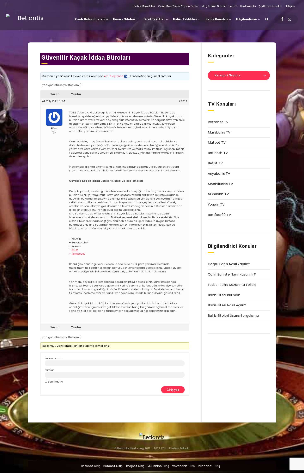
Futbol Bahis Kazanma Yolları (232, 284)
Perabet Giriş (112, 466)
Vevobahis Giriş (183, 466)
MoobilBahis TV (220, 184)
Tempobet (78, 253)
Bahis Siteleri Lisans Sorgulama (233, 315)
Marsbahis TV (219, 132)
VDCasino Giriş (158, 466)
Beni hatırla (55, 381)
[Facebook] (282, 19)
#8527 (182, 101)
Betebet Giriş (90, 466)
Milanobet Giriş (209, 466)
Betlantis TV (218, 152)
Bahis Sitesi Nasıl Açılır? (227, 305)
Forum (233, 6)
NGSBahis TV (218, 194)
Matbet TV (217, 142)
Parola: (49, 370)
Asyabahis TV (219, 173)
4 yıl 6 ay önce (113, 76)
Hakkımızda (248, 6)
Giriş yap (173, 389)
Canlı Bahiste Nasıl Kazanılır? (232, 274)
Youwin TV (216, 204)
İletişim (290, 6)
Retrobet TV (218, 122)
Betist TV (215, 163)
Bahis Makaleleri (144, 6)
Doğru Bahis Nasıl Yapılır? (229, 264)
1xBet (75, 250)
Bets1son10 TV (219, 214)
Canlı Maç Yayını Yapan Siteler (178, 6)
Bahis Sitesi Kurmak (224, 295)
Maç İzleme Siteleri (214, 6)
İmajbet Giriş (135, 466)
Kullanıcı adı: (53, 358)
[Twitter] (289, 19)
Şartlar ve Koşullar (270, 6)
